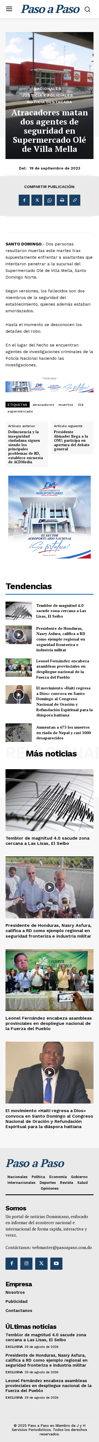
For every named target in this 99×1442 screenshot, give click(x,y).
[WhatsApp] (49, 200)
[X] (36, 200)
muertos (66, 405)
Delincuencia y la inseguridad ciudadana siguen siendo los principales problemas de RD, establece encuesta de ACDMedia (25, 447)
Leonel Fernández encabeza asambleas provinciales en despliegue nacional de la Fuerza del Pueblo (62, 669)
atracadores (43, 405)
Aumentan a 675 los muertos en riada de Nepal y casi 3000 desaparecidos (63, 732)
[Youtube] (56, 1264)
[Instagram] (26, 1264)
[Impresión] (62, 200)
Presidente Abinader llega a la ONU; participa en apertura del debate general (72, 440)
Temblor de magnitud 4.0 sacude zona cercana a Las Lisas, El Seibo (61, 611)
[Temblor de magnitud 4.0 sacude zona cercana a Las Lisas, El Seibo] (19, 611)
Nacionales (48, 89)
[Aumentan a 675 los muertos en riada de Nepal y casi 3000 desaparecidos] (19, 732)
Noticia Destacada (49, 102)
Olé (81, 405)
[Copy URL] (74, 200)
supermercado (20, 411)
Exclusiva (14, 1347)
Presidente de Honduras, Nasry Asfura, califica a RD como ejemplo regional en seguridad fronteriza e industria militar (60, 639)
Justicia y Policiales (47, 95)
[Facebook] (24, 200)
